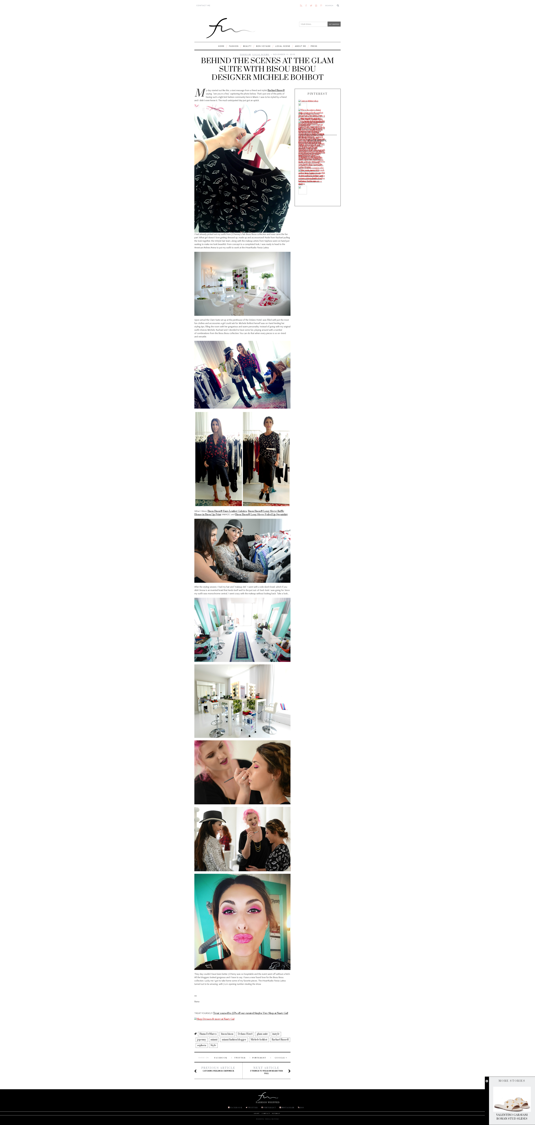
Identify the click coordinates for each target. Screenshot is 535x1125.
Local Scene (282, 46)
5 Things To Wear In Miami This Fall (266, 1071)
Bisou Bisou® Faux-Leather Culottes (227, 511)
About (257, 1113)
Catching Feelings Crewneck (218, 1069)
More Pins (305, 129)
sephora (201, 1045)
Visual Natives (272, 1119)
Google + (281, 1058)
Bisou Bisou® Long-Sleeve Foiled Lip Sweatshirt (261, 514)
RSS (302, 1108)
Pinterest (259, 1058)
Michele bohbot (259, 1039)
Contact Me (203, 6)
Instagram (287, 1108)
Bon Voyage (263, 46)
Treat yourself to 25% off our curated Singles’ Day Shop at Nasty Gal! (250, 1013)
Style (213, 1045)
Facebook (220, 1058)
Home (221, 46)
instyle (275, 1034)
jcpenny (201, 1039)
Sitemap (276, 1113)
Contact (266, 1113)
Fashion (234, 46)
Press (314, 46)
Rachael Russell (276, 90)
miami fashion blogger (234, 1039)
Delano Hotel (245, 1034)
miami (214, 1039)
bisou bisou (227, 1034)
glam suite (262, 1034)
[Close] (487, 1081)
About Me (300, 46)
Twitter (239, 1058)
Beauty (247, 46)
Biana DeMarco (208, 1034)
